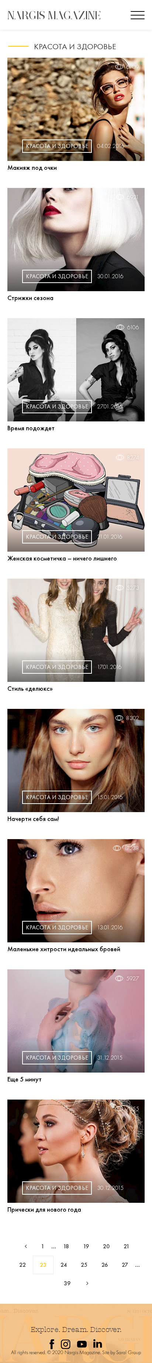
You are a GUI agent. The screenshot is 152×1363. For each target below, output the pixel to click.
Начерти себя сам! (33, 818)
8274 (133, 457)
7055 (132, 1109)
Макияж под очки (32, 167)
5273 (133, 588)
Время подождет (31, 428)
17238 (131, 848)
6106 (133, 327)
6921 (133, 197)
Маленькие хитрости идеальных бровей (63, 949)
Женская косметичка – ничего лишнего (62, 558)
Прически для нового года (44, 1209)
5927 (132, 978)
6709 (132, 67)
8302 (132, 718)
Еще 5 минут (24, 1079)
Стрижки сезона (30, 297)
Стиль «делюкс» (30, 688)
